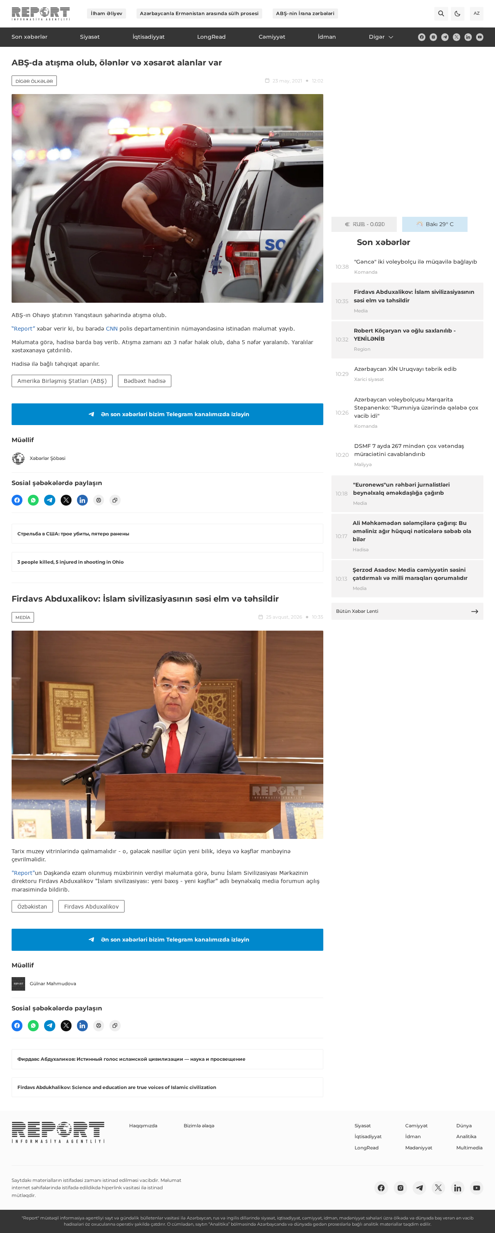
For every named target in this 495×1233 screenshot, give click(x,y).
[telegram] (445, 37)
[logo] (41, 14)
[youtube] (479, 37)
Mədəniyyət (418, 1148)
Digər (377, 36)
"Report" (23, 872)
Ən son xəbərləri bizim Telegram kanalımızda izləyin (175, 414)
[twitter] (456, 37)
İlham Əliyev (107, 13)
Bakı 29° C (440, 224)
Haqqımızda (143, 1125)
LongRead (367, 1148)
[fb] (421, 37)
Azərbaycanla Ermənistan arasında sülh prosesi (199, 13)
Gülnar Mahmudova (53, 983)
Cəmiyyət (416, 1125)
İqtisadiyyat (368, 1136)
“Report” (23, 328)
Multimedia (469, 1148)
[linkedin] (468, 37)
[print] (98, 500)
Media (22, 617)
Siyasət (363, 1125)
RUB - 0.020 (369, 224)
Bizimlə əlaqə (199, 1125)
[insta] (433, 37)
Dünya (464, 1125)
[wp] (33, 500)
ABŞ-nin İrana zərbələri (305, 13)
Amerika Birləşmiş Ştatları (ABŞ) (62, 380)
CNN (112, 328)
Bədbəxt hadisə (145, 380)
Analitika (466, 1136)
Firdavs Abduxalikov (91, 906)
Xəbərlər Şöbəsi (47, 458)
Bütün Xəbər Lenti (357, 611)
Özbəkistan (32, 906)
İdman (413, 1136)
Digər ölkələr (34, 81)
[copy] (114, 500)
